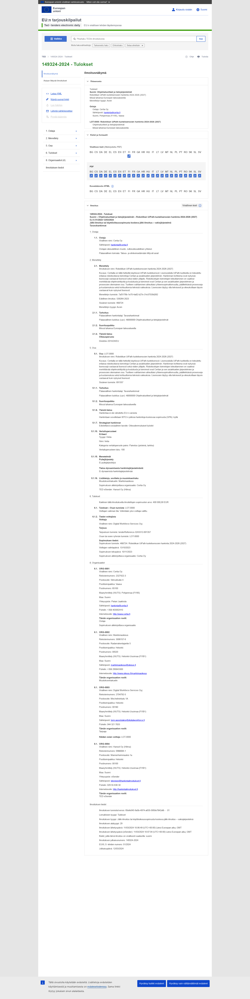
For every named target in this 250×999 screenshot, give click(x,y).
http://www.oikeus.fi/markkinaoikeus (130, 673)
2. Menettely (52, 138)
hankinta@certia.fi (112, 112)
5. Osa (49, 145)
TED (44, 56)
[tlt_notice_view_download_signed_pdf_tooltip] (129, 156)
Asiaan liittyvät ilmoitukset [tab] (55, 80)
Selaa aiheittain (133, 45)
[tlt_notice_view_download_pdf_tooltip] (91, 175)
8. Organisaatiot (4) (55, 160)
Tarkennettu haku (101, 45)
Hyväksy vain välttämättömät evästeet (188, 983)
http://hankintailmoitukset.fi (125, 789)
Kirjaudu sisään (184, 9)
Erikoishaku (118, 45)
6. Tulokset (51, 153)
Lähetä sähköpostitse (61, 111)
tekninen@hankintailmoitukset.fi (126, 781)
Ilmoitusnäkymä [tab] (51, 74)
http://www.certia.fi (121, 614)
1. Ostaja (50, 131)
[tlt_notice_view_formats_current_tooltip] (199, 205)
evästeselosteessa (96, 986)
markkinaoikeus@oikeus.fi (123, 665)
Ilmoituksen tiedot (55, 167)
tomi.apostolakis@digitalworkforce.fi (128, 720)
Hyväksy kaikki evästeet (151, 983)
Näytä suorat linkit (60, 99)
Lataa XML (56, 93)
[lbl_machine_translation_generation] (112, 186)
